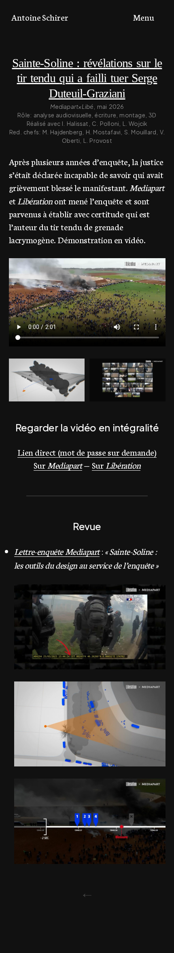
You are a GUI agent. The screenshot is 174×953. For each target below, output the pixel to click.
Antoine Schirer (39, 17)
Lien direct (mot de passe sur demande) (86, 452)
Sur (58, 465)
